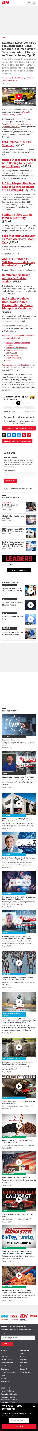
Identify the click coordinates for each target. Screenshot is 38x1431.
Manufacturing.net (13, 124)
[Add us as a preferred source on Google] (29, 435)
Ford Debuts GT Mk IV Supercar (16, 143)
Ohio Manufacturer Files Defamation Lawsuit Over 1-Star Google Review (19, 898)
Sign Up (7, 1344)
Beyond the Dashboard (10, 740)
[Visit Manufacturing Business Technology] (23, 1320)
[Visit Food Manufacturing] (14, 1316)
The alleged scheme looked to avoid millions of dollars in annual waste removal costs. (18, 1296)
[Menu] (34, 3)
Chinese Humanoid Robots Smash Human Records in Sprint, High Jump (17, 979)
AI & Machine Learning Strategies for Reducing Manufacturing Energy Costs (16, 937)
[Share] (9, 435)
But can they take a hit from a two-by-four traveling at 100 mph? (16, 1068)
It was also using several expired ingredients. (18, 1145)
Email (3, 1334)
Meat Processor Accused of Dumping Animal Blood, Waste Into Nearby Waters (17, 1291)
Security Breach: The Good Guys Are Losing (12, 589)
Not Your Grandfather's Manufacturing (12, 603)
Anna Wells (10, 78)
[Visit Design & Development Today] (4, 1316)
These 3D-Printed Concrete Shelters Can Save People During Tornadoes (17, 1063)
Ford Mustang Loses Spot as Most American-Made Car (18, 239)
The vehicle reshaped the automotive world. (17, 1106)
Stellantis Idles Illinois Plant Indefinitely (17, 216)
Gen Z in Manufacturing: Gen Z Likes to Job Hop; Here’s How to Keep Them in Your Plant (13, 544)
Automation (7, 974)
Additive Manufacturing (11, 1058)
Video (4, 38)
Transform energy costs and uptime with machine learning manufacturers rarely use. (17, 942)
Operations (7, 815)
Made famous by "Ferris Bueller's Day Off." (17, 1219)
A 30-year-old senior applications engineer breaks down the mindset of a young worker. (17, 864)
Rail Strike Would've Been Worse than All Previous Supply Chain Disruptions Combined (17, 303)
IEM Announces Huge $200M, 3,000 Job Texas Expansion (13, 530)
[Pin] (24, 435)
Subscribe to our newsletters (19, 428)
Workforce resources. (14, 350)
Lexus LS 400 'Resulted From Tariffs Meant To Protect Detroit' (18, 1102)
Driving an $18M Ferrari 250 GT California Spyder (17, 1215)
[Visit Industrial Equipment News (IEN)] (24, 1316)
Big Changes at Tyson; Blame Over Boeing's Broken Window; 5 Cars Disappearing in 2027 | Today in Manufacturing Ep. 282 (19, 1021)
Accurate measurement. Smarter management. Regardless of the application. (18, 1257)
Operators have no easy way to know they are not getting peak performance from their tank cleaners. (18, 782)
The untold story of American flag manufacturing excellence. (19, 1181)
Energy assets (11, 353)
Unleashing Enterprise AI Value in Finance (12, 633)
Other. (8, 360)
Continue (19, 1426)
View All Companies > (19, 570)
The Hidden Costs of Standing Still (10, 506)
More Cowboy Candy (14, 358)
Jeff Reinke (29, 78)
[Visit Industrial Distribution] (4, 1320)
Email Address (9, 471)
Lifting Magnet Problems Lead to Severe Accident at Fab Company (18, 186)
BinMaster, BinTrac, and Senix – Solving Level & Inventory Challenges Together (17, 1252)
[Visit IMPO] (33, 1316)
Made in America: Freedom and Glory (16, 1177)
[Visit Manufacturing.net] (14, 1320)
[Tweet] (19, 435)
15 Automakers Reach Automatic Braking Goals (16, 278)
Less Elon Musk (12, 355)
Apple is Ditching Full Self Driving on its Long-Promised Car (18, 262)
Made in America (8, 1174)
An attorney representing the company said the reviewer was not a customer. (18, 903)
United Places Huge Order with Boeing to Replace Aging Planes (19, 163)
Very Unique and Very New (12, 618)
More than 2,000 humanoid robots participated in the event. (19, 983)
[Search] (29, 3)
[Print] (4, 435)
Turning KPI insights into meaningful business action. (18, 744)
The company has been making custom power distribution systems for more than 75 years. (18, 825)
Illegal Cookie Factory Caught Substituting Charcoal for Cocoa (18, 1141)
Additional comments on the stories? (16, 365)
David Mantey (19, 78)
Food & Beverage (8, 1137)
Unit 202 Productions (9, 80)
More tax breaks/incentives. (16, 348)
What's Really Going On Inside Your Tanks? (13, 517)
